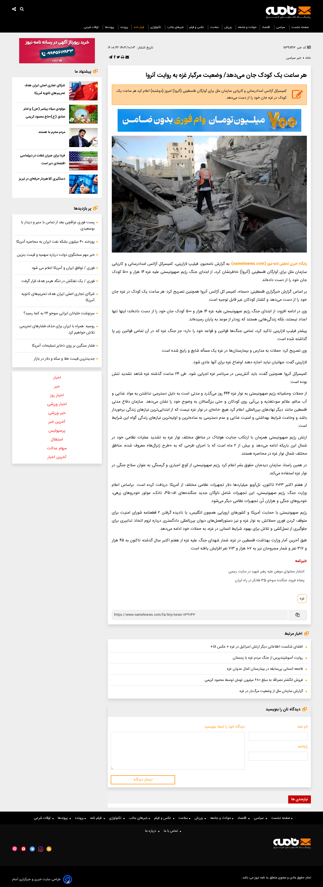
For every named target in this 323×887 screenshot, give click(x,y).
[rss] (49, 848)
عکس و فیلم (197, 27)
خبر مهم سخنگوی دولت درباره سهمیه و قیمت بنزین (56, 255)
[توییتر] (118, 57)
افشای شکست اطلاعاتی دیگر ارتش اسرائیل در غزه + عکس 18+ (256, 647)
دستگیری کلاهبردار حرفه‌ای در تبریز (42, 179)
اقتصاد (266, 27)
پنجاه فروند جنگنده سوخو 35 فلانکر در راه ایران (269, 580)
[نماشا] (23, 848)
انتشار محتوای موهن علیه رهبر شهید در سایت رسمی (266, 572)
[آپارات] (14, 848)
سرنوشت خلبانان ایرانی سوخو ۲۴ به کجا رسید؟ (59, 313)
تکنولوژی (156, 27)
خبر (57, 386)
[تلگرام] (110, 57)
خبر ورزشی (57, 413)
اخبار (57, 377)
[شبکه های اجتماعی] (14, 9)
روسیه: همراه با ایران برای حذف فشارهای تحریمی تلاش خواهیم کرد (57, 329)
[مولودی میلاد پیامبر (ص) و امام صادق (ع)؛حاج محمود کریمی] (83, 114)
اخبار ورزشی (57, 404)
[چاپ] (122, 57)
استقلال (57, 439)
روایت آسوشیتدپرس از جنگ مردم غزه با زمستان (268, 658)
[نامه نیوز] (288, 12)
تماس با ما (172, 831)
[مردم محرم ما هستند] (83, 137)
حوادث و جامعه (247, 27)
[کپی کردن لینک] (297, 615)
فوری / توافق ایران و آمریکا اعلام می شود (63, 268)
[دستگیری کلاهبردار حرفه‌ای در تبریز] (83, 184)
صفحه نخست (300, 27)
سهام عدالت (57, 448)
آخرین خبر (56, 422)
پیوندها (110, 27)
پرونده (124, 27)
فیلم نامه (139, 27)
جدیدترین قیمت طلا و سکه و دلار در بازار (64, 359)
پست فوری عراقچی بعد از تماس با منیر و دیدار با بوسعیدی (58, 225)
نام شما (302, 727)
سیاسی (281, 27)
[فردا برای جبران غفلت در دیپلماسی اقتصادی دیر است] (83, 161)
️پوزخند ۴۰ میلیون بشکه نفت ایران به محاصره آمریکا (55, 242)
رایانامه (303, 747)
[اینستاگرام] (40, 848)
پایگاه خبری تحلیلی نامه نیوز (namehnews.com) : (268, 264)
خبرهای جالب (175, 27)
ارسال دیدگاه (143, 780)
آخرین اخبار (56, 457)
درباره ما (151, 831)
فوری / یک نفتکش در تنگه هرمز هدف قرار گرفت (58, 281)
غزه (302, 599)
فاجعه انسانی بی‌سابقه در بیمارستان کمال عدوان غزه (265, 669)
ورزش (228, 27)
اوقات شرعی (91, 27)
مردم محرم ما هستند (51, 132)
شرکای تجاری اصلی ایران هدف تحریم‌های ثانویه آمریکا (58, 297)
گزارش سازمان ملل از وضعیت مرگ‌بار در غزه (271, 691)
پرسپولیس (56, 430)
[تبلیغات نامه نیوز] (209, 120)
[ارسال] (126, 57)
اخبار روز (57, 395)
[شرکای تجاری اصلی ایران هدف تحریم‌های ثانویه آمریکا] (83, 90)
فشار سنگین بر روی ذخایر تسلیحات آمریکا (63, 346)
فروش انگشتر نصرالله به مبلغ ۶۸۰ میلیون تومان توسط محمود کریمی (254, 680)
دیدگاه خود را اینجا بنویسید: (224, 727)
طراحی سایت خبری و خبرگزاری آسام (36, 879)
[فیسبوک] (114, 57)
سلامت (214, 27)
